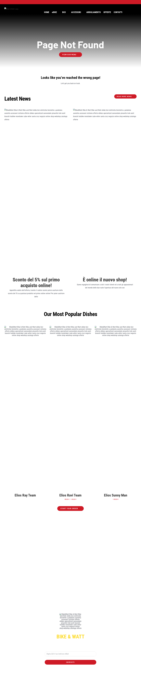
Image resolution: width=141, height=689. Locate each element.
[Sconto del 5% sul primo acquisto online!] (36, 191)
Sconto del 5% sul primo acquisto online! (36, 282)
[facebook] (61, 672)
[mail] (79, 672)
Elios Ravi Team (70, 495)
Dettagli (25, 409)
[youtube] (72, 672)
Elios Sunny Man (115, 495)
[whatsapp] (68, 672)
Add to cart (110, 408)
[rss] (75, 672)
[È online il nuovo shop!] (105, 191)
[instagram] (65, 672)
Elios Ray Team (25, 495)
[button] (133, 12)
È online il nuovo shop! (105, 280)
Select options (65, 408)
